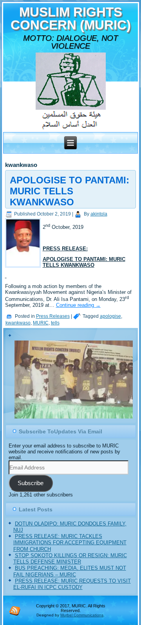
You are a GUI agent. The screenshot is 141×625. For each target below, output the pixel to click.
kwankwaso (18, 323)
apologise (110, 316)
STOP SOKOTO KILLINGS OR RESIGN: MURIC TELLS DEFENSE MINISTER (70, 559)
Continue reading (78, 305)
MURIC (41, 323)
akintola (98, 214)
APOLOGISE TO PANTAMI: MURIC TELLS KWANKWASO (69, 191)
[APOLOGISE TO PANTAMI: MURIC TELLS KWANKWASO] (24, 268)
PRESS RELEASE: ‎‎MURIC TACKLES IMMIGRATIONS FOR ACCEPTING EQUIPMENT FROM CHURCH (70, 543)
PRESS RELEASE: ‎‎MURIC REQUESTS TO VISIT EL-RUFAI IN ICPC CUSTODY (72, 585)
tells (55, 323)
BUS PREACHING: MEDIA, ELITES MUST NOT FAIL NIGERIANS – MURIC (69, 572)
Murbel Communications (81, 616)
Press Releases (53, 316)
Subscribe (30, 484)
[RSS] (15, 611)
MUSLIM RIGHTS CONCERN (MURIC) (71, 18)
